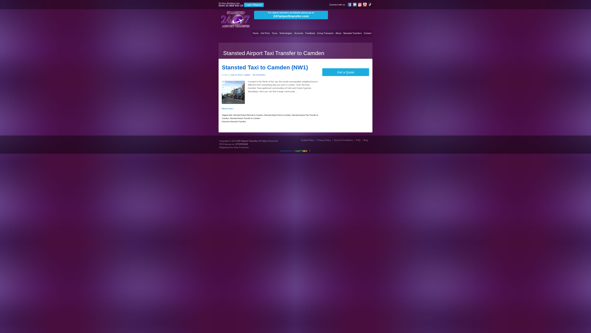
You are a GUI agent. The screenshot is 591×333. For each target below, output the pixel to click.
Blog (366, 140)
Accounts (298, 33)
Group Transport (325, 33)
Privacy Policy (324, 140)
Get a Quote (345, 72)
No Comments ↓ (259, 75)
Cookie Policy (307, 140)
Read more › (228, 108)
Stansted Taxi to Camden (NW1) (265, 67)
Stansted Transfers (352, 33)
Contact (367, 33)
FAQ (358, 140)
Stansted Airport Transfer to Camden (245, 118)
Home (256, 33)
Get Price (265, 33)
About (338, 33)
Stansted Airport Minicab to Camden (248, 115)
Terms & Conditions (343, 140)
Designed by (286, 151)
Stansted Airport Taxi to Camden (277, 115)
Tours (274, 33)
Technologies (285, 33)
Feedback (310, 33)
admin (247, 75)
